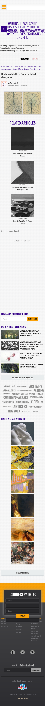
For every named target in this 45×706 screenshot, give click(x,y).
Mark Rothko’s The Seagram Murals (22, 154)
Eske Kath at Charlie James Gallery (22, 222)
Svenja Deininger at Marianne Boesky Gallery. (22, 188)
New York (14, 411)
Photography (35, 406)
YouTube (19, 630)
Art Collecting (22, 401)
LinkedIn (19, 627)
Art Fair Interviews (37, 636)
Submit (22, 616)
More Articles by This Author (17, 85)
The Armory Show (22, 386)
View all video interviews (22, 377)
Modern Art (26, 411)
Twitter (18, 624)
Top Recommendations (24, 390)
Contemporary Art (15, 397)
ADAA (16, 67)
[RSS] (32, 652)
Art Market (30, 393)
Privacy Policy (23, 699)
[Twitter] (22, 652)
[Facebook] (12, 652)
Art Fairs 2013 (9, 386)
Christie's (6, 393)
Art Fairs (9, 67)
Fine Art (40, 393)
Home (3, 67)
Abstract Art (18, 393)
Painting (39, 390)
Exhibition (35, 411)
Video (35, 401)
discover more (22, 572)
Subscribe (32, 319)
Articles (20, 406)
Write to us (4, 626)
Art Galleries (9, 390)
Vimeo (18, 632)
